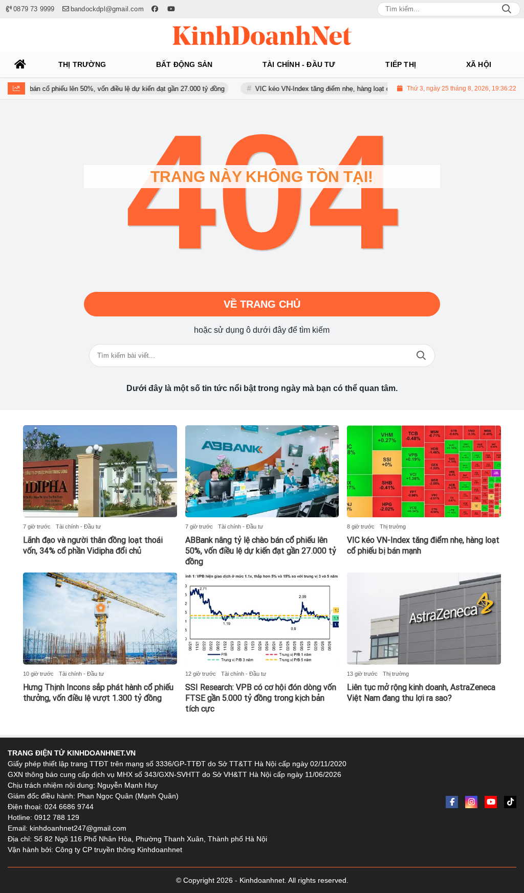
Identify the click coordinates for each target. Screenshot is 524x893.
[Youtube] (491, 802)
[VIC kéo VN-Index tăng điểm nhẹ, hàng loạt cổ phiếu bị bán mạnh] (424, 471)
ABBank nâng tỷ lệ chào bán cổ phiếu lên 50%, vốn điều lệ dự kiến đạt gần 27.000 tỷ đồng (260, 550)
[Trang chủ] (20, 64)
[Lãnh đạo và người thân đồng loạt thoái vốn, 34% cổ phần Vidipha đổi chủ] (100, 471)
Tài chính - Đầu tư (78, 526)
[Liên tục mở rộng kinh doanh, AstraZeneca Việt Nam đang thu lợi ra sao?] (424, 619)
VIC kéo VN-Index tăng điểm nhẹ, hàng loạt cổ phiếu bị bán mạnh (334, 89)
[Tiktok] (510, 802)
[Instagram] (471, 802)
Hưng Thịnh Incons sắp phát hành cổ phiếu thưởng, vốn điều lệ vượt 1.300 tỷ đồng (98, 692)
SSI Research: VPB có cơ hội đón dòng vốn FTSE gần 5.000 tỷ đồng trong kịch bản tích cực (260, 698)
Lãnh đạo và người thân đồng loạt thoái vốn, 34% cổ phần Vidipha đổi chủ (93, 545)
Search (506, 9)
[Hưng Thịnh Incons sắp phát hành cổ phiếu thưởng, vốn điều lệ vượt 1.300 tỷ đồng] (100, 619)
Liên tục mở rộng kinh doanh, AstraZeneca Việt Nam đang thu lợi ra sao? (421, 692)
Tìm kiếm (421, 355)
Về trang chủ (262, 304)
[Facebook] (452, 802)
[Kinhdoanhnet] (262, 35)
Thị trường (393, 526)
